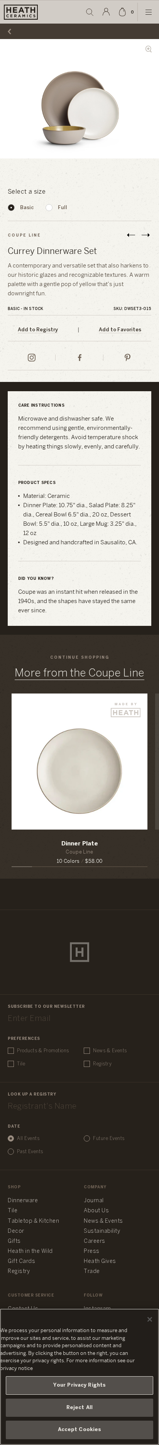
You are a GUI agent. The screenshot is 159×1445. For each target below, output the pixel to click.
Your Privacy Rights (79, 1385)
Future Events (109, 1139)
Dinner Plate (79, 844)
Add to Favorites (120, 329)
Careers (94, 1241)
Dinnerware (23, 1200)
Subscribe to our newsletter (46, 1007)
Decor (16, 1231)
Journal (94, 1200)
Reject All (79, 1407)
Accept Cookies (79, 1429)
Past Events (30, 1152)
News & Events (110, 1051)
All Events (28, 1139)
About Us (96, 1210)
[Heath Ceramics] (79, 952)
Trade (92, 1271)
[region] (79, 1377)
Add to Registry (38, 329)
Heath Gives (100, 1261)
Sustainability (102, 1231)
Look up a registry (32, 1094)
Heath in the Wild (30, 1251)
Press (92, 1251)
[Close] (149, 1319)
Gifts (14, 1241)
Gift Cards (21, 1261)
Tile (21, 1064)
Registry (102, 1064)
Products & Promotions (43, 1051)
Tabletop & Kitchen (33, 1221)
